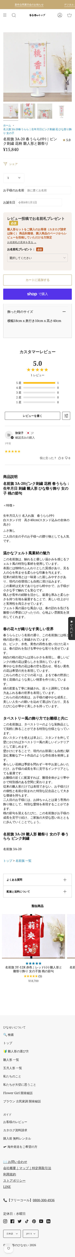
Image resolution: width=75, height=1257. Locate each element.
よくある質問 (14, 879)
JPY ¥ (29, 1233)
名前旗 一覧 (23, 861)
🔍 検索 (8, 1035)
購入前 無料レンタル (17, 1138)
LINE (7, 1187)
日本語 (10, 1233)
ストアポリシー (14, 1180)
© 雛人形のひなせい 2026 (19, 1245)
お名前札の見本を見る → (21, 242)
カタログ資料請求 (15, 1130)
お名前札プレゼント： (24, 249)
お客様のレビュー (15, 1122)
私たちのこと (12, 1076)
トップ (7, 861)
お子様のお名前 (13, 190)
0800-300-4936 (44, 1200)
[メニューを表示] (6, 15)
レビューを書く (32, 416)
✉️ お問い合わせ (15, 1162)
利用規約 (9, 1174)
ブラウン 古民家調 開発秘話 (22, 1101)
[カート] (69, 15)
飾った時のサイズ (20, 311)
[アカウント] (59, 15)
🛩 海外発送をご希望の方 (20, 1147)
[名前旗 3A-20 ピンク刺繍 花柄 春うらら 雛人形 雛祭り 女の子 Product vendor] (10, 111)
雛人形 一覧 (11, 1060)
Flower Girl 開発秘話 (18, 1093)
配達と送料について (18, 891)
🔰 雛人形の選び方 (16, 1051)
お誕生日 (9, 202)
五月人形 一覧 (12, 1068)
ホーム (7, 125)
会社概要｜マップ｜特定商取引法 (27, 1168)
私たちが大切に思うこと (19, 1084)
